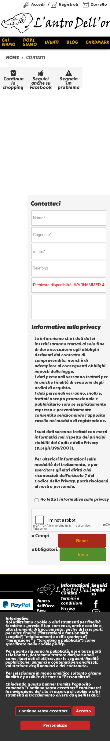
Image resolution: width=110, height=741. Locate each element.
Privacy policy (68, 610)
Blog (72, 42)
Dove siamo (30, 42)
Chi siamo (8, 42)
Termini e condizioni (71, 600)
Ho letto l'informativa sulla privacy (74, 499)
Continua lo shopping (13, 82)
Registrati (68, 4)
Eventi (51, 42)
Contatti (69, 593)
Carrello (98, 4)
